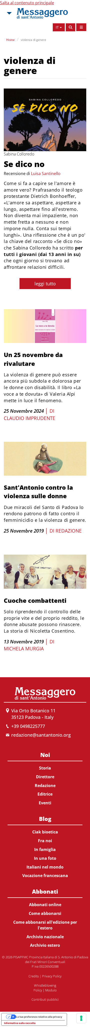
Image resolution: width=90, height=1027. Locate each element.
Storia (45, 768)
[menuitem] (45, 778)
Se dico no (24, 163)
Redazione (69, 531)
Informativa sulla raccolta (20, 1022)
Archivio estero (45, 945)
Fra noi (45, 840)
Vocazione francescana (45, 875)
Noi (45, 754)
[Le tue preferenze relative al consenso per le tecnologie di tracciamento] (81, 1018)
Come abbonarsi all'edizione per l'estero (45, 925)
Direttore (45, 777)
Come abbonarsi (45, 913)
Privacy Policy (52, 976)
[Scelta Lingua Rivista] (81, 27)
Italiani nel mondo (45, 867)
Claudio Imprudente (29, 418)
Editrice (45, 794)
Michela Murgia (24, 648)
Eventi (45, 803)
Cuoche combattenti (35, 600)
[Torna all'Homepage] (42, 13)
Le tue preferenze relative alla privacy (39, 1016)
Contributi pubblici (45, 999)
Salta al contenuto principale (27, 3)
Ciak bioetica (45, 832)
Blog (45, 818)
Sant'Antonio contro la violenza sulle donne (38, 491)
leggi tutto (45, 284)
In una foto (45, 858)
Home (10, 40)
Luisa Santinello (45, 173)
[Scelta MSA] (9, 13)
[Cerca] (70, 27)
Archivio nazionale (45, 936)
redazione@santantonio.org (41, 735)
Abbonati (45, 891)
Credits (33, 976)
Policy (38, 990)
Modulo (51, 990)
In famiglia (45, 849)
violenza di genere (33, 40)
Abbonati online (45, 904)
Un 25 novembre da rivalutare (33, 359)
